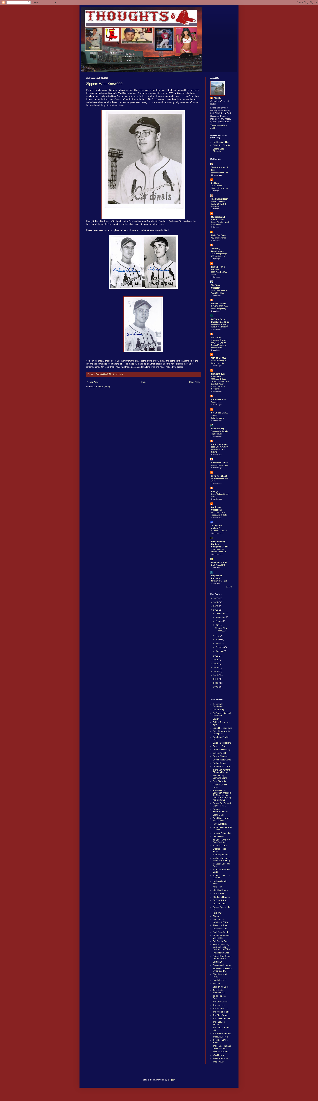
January (219, 651)
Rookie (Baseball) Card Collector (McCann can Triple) (222, 946)
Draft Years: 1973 (218, 565)
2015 (215, 660)
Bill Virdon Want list (221, 145)
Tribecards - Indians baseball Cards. (222, 1047)
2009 (215, 683)
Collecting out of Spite (219, 465)
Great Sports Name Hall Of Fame (221, 819)
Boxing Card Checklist (218, 150)
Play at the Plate (220, 925)
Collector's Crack (219, 463)
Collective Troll (219, 753)
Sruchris (216, 983)
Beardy (216, 719)
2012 (215, 671)
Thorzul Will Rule (220, 1037)
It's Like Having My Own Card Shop (221, 841)
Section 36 (216, 337)
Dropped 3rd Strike (221, 766)
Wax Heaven (218, 1055)
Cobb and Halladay (221, 749)
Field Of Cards (219, 781)
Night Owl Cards (218, 235)
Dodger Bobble (220, 763)
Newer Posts (92, 382)
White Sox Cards (219, 562)
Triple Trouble (216, 434)
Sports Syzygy (219, 980)
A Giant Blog (218, 710)
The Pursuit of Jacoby (219, 1023)
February (220, 647)
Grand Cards (218, 815)
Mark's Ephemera (221, 855)
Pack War (217, 913)
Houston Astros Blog (222, 833)
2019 (215, 610)
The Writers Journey (222, 1033)
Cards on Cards (218, 399)
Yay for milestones (218, 238)
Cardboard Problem (222, 743)
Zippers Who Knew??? (104, 84)
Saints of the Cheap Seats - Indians (222, 957)
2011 (215, 675)
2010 (215, 679)
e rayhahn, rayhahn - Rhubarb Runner (222, 771)
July (218, 625)
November (221, 617)
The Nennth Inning (221, 1012)
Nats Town (217, 887)
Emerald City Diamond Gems (220, 777)
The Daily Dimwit (220, 1002)
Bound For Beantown (222, 728)
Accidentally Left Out (219, 172)
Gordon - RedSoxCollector (220, 810)
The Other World (220, 1015)
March (219, 643)
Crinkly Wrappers (220, 756)
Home (144, 382)
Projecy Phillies (220, 929)
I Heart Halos (219, 836)
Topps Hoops (216, 402)
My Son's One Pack (219, 581)
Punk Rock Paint (220, 932)
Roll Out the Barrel (221, 941)
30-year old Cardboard (218, 705)
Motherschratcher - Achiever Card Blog (221, 859)
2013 (215, 667)
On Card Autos (219, 900)
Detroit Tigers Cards (222, 760)
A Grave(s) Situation (219, 531)
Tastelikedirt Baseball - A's (219, 991)
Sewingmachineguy (222, 965)
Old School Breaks (221, 897)
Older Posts (194, 382)
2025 (215, 598)
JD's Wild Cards (220, 845)
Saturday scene (217, 418)
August (219, 621)
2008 (215, 687)
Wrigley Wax (218, 1062)
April (218, 639)
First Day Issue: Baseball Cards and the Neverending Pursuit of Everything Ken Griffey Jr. (222, 795)
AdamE (217, 98)
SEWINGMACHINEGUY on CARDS (222, 970)
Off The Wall (218, 893)
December (221, 613)
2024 (215, 602)
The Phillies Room (219, 199)
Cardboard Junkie (219, 444)
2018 (215, 656)
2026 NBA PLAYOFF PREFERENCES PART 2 (219, 449)
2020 (215, 606)
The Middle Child (220, 1008)
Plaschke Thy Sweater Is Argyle (220, 920)
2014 (215, 664)
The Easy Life (219, 1005)
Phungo (214, 491)
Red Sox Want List (221, 142)
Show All (229, 587)
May (218, 635)
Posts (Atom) (104, 387)
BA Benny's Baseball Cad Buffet (222, 714)
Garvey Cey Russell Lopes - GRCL (222, 804)
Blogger (171, 1080)
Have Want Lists (220, 824)
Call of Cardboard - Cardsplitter (221, 732)
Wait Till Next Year (221, 1052)
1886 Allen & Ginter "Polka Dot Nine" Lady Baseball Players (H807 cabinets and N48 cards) (220, 384)
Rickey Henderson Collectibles (221, 936)
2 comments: (118, 374)
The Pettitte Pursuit (221, 1018)
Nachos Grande (218, 303)
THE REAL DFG (218, 358)
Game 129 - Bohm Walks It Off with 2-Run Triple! (218, 203)
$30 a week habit (219, 476)
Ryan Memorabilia (221, 953)
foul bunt (215, 183)
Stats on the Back (220, 987)
